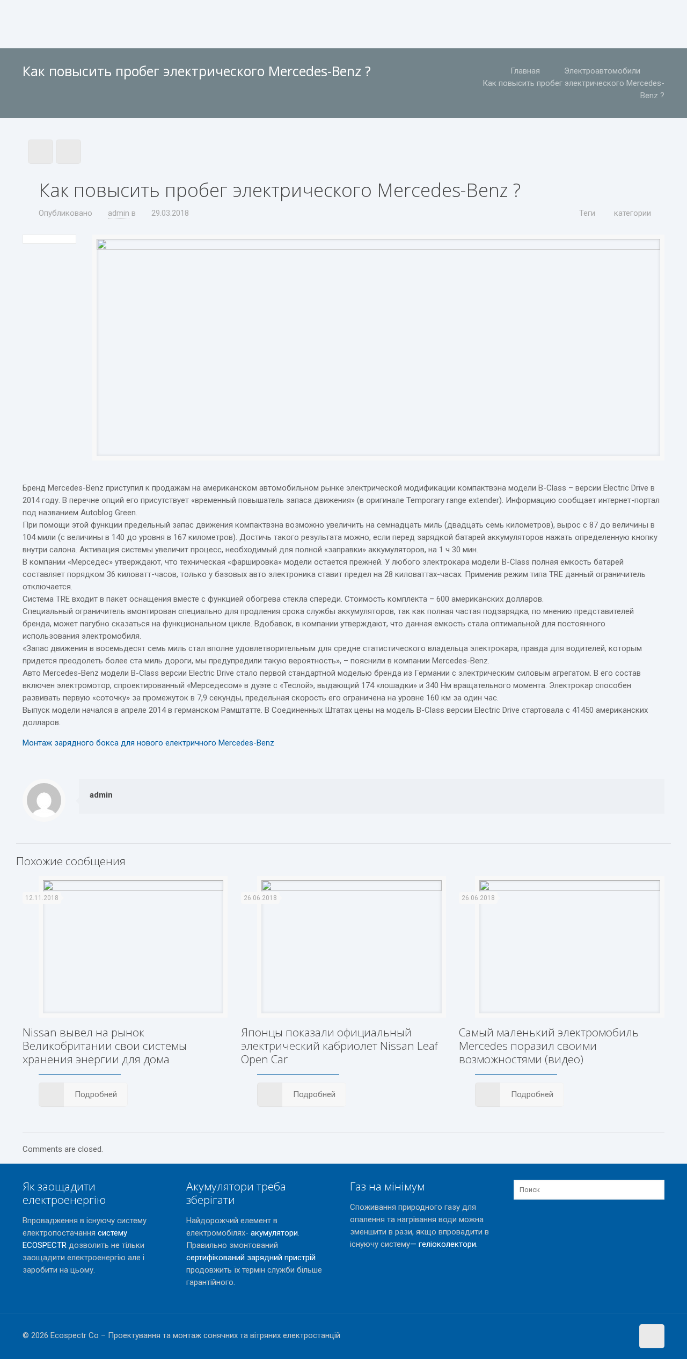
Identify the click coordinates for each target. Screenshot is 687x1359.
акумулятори (274, 1233)
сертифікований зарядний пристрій (251, 1257)
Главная (525, 71)
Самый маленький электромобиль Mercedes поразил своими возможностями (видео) (549, 1045)
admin (118, 213)
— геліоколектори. (444, 1244)
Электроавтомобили (602, 71)
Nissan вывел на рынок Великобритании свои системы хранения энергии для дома (105, 1045)
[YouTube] (622, 1335)
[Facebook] (608, 1335)
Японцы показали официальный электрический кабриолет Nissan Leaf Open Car (339, 1045)
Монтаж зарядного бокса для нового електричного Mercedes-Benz (148, 743)
